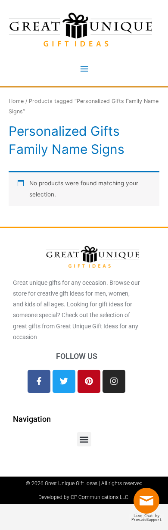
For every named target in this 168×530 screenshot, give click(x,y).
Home (16, 101)
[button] (84, 439)
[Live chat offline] (149, 504)
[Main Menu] (84, 69)
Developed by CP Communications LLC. (84, 497)
